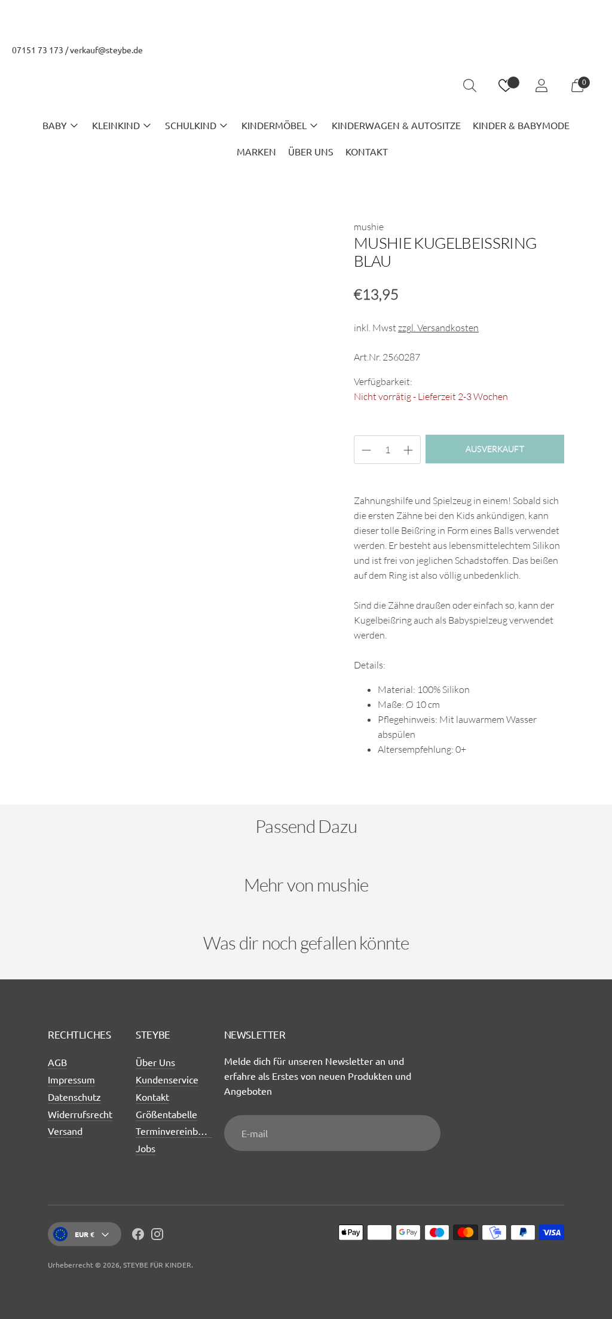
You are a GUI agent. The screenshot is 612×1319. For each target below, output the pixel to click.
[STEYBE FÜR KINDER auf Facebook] (138, 1236)
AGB (57, 1062)
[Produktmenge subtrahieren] (408, 450)
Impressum (71, 1079)
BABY (54, 125)
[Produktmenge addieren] (366, 450)
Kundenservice (167, 1079)
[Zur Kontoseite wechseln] (541, 85)
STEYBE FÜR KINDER (157, 1264)
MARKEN (256, 151)
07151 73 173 (37, 49)
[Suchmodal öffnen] (469, 85)
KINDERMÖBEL (274, 125)
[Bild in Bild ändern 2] (122, 511)
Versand (65, 1131)
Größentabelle (166, 1114)
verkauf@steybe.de (106, 49)
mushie (369, 227)
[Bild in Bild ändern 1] (69, 511)
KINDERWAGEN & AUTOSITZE (396, 125)
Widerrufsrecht (80, 1114)
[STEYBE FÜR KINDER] (306, 86)
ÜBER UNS (310, 151)
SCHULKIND (190, 125)
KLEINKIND (116, 125)
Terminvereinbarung (179, 1131)
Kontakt (152, 1097)
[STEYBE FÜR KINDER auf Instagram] (157, 1236)
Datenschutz (74, 1097)
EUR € (84, 1234)
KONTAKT (366, 151)
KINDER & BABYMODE (521, 125)
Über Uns (155, 1062)
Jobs (145, 1148)
